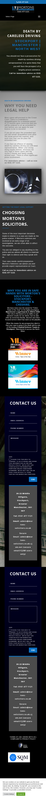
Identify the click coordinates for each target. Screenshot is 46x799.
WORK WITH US (29, 737)
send (33, 479)
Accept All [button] (21, 794)
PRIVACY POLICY (29, 739)
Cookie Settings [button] (9, 794)
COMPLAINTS (15, 739)
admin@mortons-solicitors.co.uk (24, 524)
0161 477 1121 (23, 2)
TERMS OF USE (16, 737)
